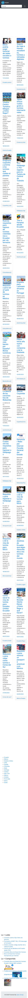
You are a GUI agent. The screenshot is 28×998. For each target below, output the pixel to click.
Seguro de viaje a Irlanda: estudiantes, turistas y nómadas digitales (21, 51)
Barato (4, 381)
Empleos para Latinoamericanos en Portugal (21, 287)
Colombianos (6, 272)
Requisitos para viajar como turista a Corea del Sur (7, 660)
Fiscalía (25, 482)
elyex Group (20, 994)
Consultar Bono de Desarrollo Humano (15, 952)
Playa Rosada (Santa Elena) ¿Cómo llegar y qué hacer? (20, 605)
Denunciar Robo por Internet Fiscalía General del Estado (21, 447)
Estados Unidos (21, 529)
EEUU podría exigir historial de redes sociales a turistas (7, 51)
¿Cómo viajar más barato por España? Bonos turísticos (7, 345)
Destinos (19, 257)
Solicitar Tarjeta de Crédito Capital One (15, 978)
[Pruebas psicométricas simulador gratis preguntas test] (17, 974)
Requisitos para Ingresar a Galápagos (7, 498)
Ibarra (5, 780)
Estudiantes (20, 89)
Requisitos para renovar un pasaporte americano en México (21, 659)
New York (7, 773)
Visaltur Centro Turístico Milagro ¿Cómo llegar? (6, 107)
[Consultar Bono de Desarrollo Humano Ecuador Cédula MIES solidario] (9, 967)
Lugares (24, 584)
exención (10, 82)
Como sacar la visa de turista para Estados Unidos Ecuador (6, 603)
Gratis (24, 142)
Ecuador (5, 82)
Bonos (8, 381)
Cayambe (19, 421)
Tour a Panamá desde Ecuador (20, 223)
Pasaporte (24, 698)
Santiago (6, 770)
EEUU (4, 576)
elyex (7, 2)
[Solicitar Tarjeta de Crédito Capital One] (7, 982)
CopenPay (6, 205)
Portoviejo (7, 779)
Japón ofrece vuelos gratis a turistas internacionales (21, 105)
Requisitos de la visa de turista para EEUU (21, 497)
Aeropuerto (6, 525)
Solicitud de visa (11, 576)
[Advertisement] (14, 22)
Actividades (20, 378)
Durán (5, 782)
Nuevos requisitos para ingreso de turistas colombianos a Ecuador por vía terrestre (7, 232)
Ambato (6, 777)
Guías (4, 328)
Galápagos (20, 210)
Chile (5, 762)
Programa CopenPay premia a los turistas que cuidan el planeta (7, 168)
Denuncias (20, 482)
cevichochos (6, 430)
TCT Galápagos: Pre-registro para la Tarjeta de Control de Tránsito (21, 172)
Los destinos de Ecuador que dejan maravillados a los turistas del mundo (21, 548)
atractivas (19, 323)
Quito (5, 768)
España (6, 764)
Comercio (19, 142)
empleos (25, 323)
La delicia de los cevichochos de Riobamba (7, 395)
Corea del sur (6, 697)
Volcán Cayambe (21, 392)
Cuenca (6, 771)
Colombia (7, 766)
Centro (5, 150)
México (8, 328)
